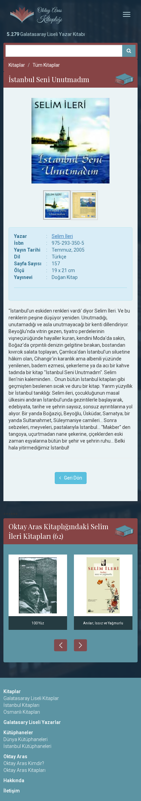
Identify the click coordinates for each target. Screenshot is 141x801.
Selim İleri (62, 236)
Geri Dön (71, 478)
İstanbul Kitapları (21, 705)
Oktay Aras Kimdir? (23, 763)
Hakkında (13, 780)
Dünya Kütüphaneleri (25, 739)
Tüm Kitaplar (46, 65)
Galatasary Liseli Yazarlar (32, 722)
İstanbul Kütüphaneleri (27, 746)
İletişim (11, 790)
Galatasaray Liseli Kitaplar (31, 698)
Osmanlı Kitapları (21, 712)
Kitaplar (17, 65)
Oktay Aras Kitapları (24, 770)
